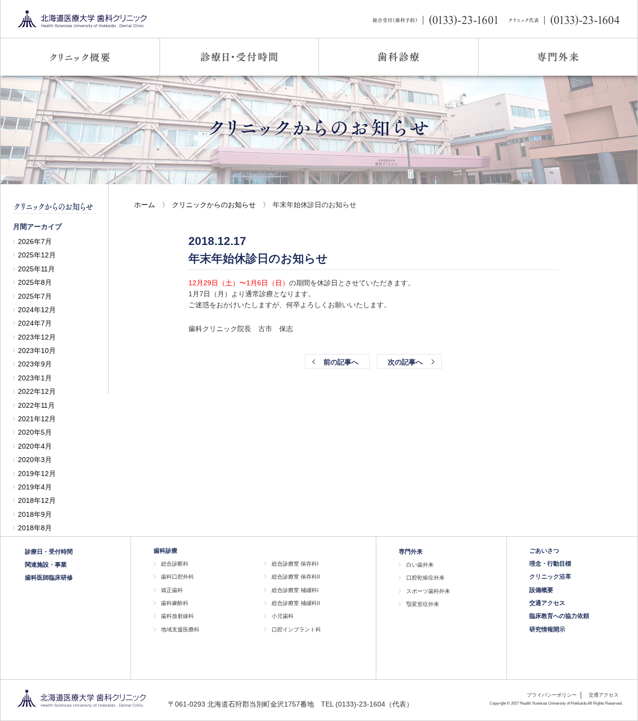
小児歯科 (283, 616)
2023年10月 (37, 351)
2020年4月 (35, 446)
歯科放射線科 (177, 616)
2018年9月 (35, 514)
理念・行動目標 (550, 563)
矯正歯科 (172, 590)
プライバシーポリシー (552, 695)
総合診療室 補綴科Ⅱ (296, 603)
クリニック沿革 (550, 576)
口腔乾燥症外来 (425, 578)
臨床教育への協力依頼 (559, 615)
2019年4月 (35, 487)
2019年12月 (37, 474)
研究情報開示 (547, 629)
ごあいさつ (544, 550)
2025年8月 (35, 282)
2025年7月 (35, 296)
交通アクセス (547, 603)
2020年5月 (35, 432)
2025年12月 (37, 255)
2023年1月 (35, 378)
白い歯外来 (420, 565)
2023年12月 (37, 337)
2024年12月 (37, 310)
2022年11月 (36, 405)
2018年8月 (35, 528)
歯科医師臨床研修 (49, 577)
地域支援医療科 (180, 629)
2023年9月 (35, 364)
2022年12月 (37, 391)
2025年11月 (36, 269)
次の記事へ (405, 362)
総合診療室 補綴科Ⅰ (295, 590)
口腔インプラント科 (296, 629)
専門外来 (411, 551)
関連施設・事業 (46, 564)
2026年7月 (35, 241)
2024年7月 (35, 323)
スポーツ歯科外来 (428, 591)
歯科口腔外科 (177, 577)
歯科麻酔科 (174, 603)
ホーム (144, 205)
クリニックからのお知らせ (214, 205)
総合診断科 (174, 564)
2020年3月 (35, 460)
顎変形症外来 (422, 604)
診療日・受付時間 (49, 551)
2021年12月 (37, 419)
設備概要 (541, 590)
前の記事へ (340, 362)
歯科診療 (165, 550)
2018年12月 (37, 500)
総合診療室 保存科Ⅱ (296, 577)
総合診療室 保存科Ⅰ (295, 564)
